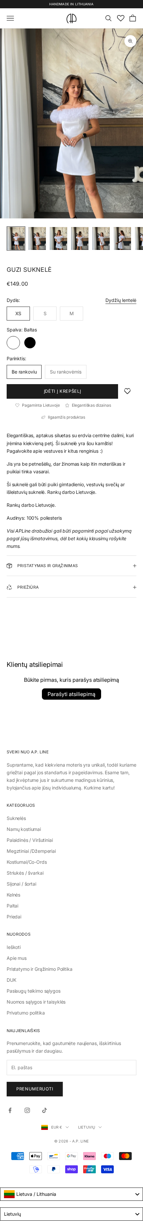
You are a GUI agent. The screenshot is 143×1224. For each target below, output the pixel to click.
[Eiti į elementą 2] (37, 238)
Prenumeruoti (34, 1088)
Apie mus (17, 958)
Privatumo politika (26, 1013)
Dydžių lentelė (120, 300)
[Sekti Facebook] (10, 1110)
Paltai (12, 905)
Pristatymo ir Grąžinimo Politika (39, 969)
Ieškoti (14, 947)
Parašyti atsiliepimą (71, 694)
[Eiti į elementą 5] (101, 238)
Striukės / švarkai (25, 873)
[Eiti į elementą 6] (122, 238)
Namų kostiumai (24, 829)
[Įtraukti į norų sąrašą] (127, 391)
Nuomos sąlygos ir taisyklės (36, 1002)
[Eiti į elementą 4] (80, 238)
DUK (11, 980)
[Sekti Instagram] (27, 1110)
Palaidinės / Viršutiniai (30, 840)
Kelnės (13, 895)
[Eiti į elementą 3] (58, 238)
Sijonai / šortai (21, 884)
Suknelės (16, 818)
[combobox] (71, 1194)
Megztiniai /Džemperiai (31, 851)
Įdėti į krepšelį (62, 391)
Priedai (14, 916)
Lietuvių (86, 1127)
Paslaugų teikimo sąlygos (34, 991)
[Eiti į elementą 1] (16, 238)
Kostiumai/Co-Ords (27, 862)
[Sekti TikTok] (44, 1110)
